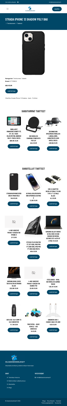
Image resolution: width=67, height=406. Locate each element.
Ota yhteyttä (50, 401)
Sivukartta (58, 403)
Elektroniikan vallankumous (16, 381)
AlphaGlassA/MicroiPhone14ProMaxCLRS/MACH (33, 195)
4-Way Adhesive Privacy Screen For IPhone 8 (13, 232)
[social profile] (18, 2)
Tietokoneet (11, 23)
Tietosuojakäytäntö (47, 403)
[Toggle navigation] (7, 8)
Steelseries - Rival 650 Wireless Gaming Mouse (53, 282)
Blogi (10, 388)
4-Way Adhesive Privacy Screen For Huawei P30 (33, 283)
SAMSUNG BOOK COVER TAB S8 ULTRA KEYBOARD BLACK (13, 283)
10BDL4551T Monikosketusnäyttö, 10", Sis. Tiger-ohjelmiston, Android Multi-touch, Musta (14, 133)
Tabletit (19, 23)
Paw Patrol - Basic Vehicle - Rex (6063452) (33, 326)
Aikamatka (11, 384)
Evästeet (58, 401)
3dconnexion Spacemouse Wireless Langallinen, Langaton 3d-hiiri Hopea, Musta (53, 135)
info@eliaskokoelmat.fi (55, 2)
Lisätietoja (11, 91)
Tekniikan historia (14, 377)
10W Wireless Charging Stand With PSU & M (33, 138)
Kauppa (56, 9)
